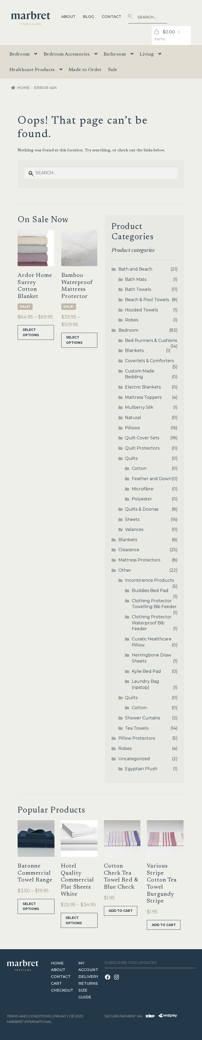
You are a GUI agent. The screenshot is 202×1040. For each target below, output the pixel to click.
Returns (88, 983)
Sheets (132, 519)
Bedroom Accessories (67, 54)
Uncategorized (134, 758)
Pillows (132, 427)
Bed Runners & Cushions (151, 340)
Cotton (139, 468)
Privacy (61, 1016)
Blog (88, 16)
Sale (112, 70)
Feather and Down (151, 478)
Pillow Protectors (136, 738)
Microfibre (142, 488)
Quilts (131, 458)
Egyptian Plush (141, 768)
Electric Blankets (143, 387)
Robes (131, 319)
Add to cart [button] (121, 911)
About (68, 16)
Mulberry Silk (139, 407)
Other (124, 570)
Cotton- (140, 707)
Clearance (128, 549)
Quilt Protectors (142, 448)
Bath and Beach (135, 269)
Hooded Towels (141, 309)
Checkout (62, 990)
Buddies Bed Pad (150, 590)
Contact (111, 16)
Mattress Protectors (139, 560)
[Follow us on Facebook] (108, 980)
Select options (31, 332)
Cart (56, 983)
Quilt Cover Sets (142, 437)
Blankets (134, 350)
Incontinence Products (149, 580)
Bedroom (128, 330)
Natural (133, 417)
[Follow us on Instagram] (117, 980)
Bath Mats (135, 279)
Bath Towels (138, 289)
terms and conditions (29, 1016)
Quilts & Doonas (141, 509)
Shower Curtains (142, 717)
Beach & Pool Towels (147, 299)
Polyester (142, 498)
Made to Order (85, 70)
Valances (134, 529)
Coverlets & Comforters (149, 360)
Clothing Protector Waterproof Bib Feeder (152, 622)
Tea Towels (136, 728)
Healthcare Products (32, 70)
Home (23, 87)
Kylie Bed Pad (146, 671)
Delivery (88, 976)
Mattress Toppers (143, 397)
